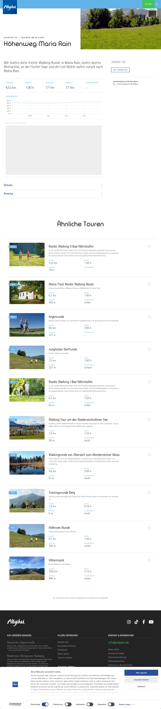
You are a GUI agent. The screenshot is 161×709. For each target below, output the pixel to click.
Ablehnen (141, 687)
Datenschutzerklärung (117, 657)
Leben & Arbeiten (65, 658)
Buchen (148, 4)
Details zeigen (125, 704)
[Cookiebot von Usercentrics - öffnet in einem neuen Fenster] (15, 704)
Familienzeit (62, 650)
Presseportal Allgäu (116, 653)
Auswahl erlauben (141, 680)
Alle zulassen (141, 673)
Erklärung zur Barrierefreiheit (120, 665)
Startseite (11, 37)
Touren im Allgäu (32, 37)
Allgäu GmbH (113, 649)
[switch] (68, 704)
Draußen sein (63, 642)
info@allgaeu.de (118, 642)
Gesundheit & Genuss (67, 646)
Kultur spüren (63, 654)
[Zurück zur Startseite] (80, 7)
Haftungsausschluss (116, 661)
